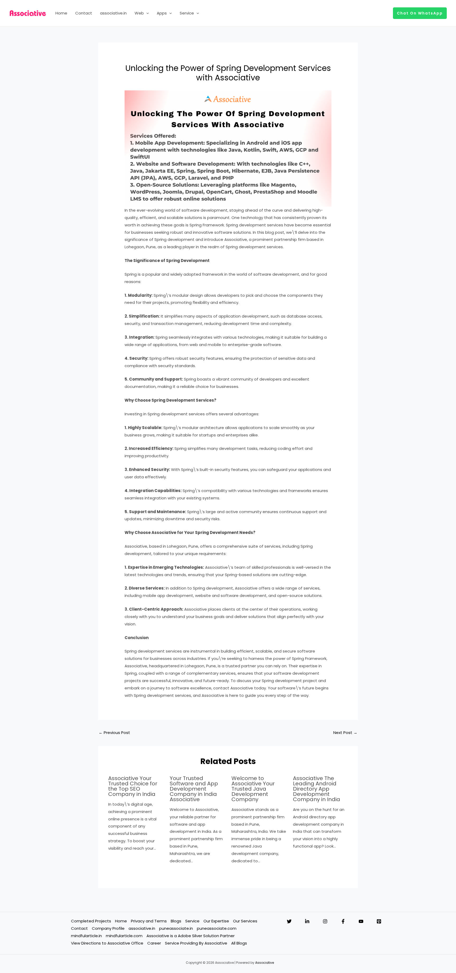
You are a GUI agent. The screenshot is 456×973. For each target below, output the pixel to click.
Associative (264, 962)
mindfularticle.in (86, 935)
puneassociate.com (216, 928)
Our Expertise (216, 921)
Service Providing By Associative (196, 943)
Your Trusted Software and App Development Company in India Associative (194, 789)
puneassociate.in (176, 928)
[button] (146, 13)
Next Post (345, 732)
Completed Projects (91, 921)
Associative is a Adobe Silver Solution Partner (190, 935)
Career (154, 943)
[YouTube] (361, 921)
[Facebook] (343, 921)
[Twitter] (289, 921)
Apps (162, 13)
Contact (83, 13)
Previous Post (114, 732)
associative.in (113, 13)
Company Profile (108, 928)
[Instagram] (325, 921)
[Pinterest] (379, 921)
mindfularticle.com (124, 935)
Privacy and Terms (149, 921)
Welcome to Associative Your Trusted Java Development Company (253, 789)
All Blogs (239, 943)
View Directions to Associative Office (107, 943)
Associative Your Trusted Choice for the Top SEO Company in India (132, 786)
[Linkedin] (307, 921)
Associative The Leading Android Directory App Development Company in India (316, 789)
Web (139, 13)
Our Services (245, 921)
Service (187, 13)
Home (61, 13)
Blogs (176, 921)
